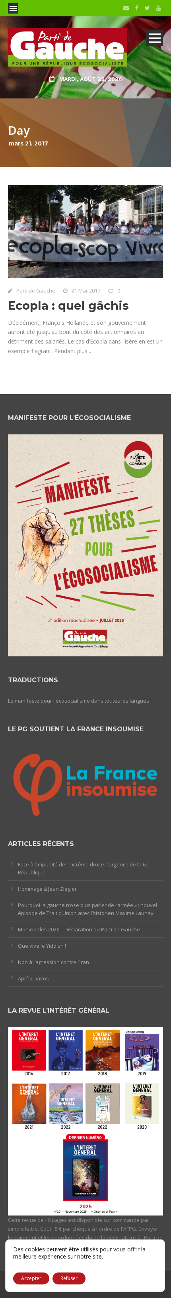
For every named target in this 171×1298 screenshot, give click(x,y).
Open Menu (13, 8)
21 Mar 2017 (86, 290)
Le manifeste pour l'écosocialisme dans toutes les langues (78, 700)
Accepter (31, 1278)
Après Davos (33, 978)
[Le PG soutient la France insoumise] (85, 782)
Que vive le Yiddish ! (42, 945)
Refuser (69, 1278)
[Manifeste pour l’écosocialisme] (85, 544)
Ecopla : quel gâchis (68, 305)
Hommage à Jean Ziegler (47, 888)
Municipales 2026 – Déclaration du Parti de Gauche (79, 929)
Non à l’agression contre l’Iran (53, 962)
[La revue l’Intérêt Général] (85, 1120)
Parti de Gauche (35, 290)
